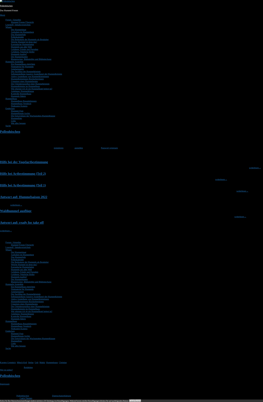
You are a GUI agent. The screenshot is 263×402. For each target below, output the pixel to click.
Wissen (8, 27)
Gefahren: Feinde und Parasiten (24, 49)
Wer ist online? (6, 370)
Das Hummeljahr (18, 34)
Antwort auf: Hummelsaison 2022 (23, 197)
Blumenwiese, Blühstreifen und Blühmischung (31, 59)
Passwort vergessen (109, 148)
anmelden (79, 148)
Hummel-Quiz (17, 111)
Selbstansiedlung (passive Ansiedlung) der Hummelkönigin (36, 74)
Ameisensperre (17, 69)
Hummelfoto (16, 118)
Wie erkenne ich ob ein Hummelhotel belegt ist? (31, 89)
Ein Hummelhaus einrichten (23, 64)
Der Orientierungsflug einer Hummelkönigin (30, 84)
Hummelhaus (11, 98)
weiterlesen (255, 168)
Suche (8, 126)
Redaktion (28, 367)
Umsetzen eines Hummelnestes (24, 81)
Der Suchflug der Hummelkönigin (26, 71)
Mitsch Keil (22, 362)
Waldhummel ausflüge (16, 211)
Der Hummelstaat (18, 29)
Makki (42, 362)
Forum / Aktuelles (13, 20)
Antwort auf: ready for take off (22, 222)
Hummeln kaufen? (19, 54)
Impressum (4, 384)
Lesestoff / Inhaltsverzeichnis (18, 25)
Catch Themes (26, 398)
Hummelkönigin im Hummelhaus (25, 86)
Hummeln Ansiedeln (14, 62)
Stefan (31, 362)
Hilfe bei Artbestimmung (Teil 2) (23, 173)
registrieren (58, 148)
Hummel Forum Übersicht (22, 22)
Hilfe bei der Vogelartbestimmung (24, 162)
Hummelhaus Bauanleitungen (24, 101)
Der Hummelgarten (19, 57)
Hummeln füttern (18, 96)
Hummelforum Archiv (20, 113)
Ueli (36, 362)
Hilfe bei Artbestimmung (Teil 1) (23, 185)
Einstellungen (135, 401)
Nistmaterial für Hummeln (22, 66)
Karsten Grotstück (8, 362)
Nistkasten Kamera (19, 106)
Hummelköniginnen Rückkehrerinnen (27, 79)
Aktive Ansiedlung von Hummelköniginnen (30, 76)
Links (13, 121)
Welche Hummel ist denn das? (24, 42)
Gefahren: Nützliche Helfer (23, 52)
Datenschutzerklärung (61, 396)
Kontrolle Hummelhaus (21, 94)
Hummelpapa (52, 362)
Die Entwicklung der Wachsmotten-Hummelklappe (33, 116)
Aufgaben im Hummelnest (22, 32)
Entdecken (10, 108)
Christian (63, 362)
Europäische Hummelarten (22, 44)
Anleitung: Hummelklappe (22, 91)
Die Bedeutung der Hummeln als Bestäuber (30, 39)
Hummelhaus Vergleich (21, 103)
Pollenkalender (17, 37)
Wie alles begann (18, 123)
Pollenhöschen (6, 6)
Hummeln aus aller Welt (21, 47)
